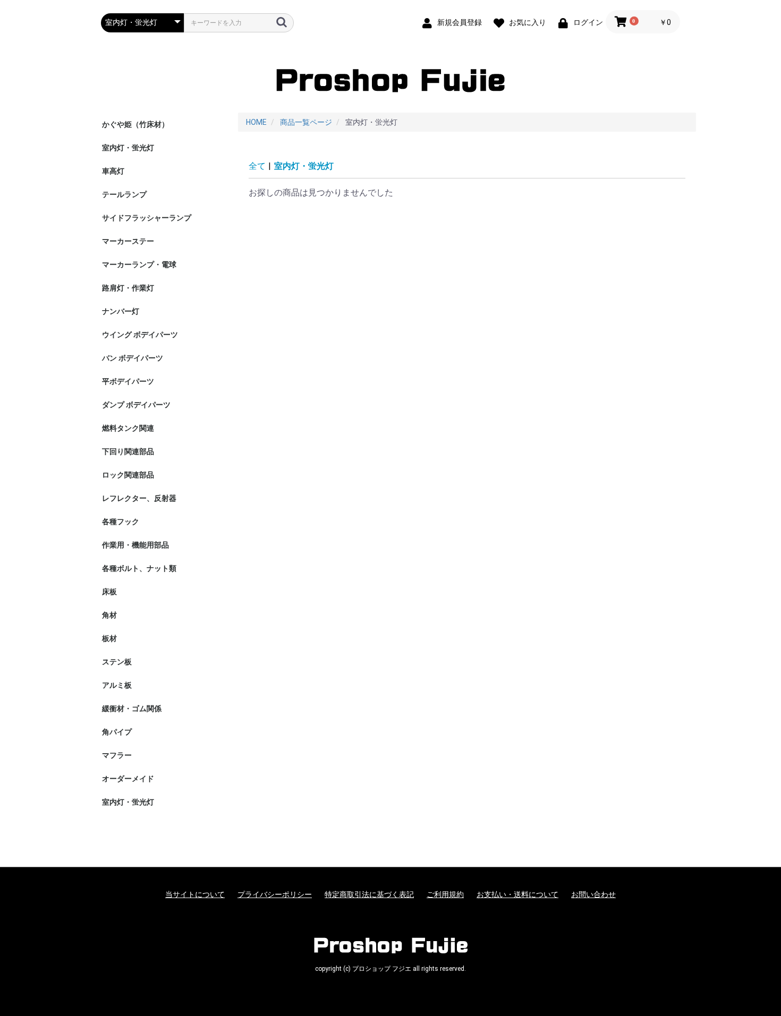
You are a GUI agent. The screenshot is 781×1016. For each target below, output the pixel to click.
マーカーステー (128, 241)
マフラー (117, 755)
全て (257, 166)
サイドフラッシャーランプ (146, 218)
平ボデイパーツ (128, 381)
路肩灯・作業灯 (128, 288)
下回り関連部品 (128, 451)
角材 (109, 615)
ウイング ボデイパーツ (140, 334)
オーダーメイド (128, 778)
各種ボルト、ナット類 (139, 568)
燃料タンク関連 (128, 428)
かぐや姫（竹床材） (135, 124)
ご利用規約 (445, 894)
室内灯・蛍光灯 (128, 147)
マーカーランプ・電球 (139, 264)
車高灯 (113, 171)
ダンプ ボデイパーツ (136, 404)
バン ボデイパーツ (132, 358)
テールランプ (124, 194)
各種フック (120, 521)
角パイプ (117, 732)
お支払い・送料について (517, 894)
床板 (109, 591)
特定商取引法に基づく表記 (369, 894)
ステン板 (117, 662)
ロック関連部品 (128, 475)
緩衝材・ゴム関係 (132, 708)
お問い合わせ (593, 894)
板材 (109, 638)
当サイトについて (195, 894)
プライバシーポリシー (274, 894)
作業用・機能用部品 (135, 545)
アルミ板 (117, 685)
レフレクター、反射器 (139, 498)
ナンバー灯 (120, 311)
